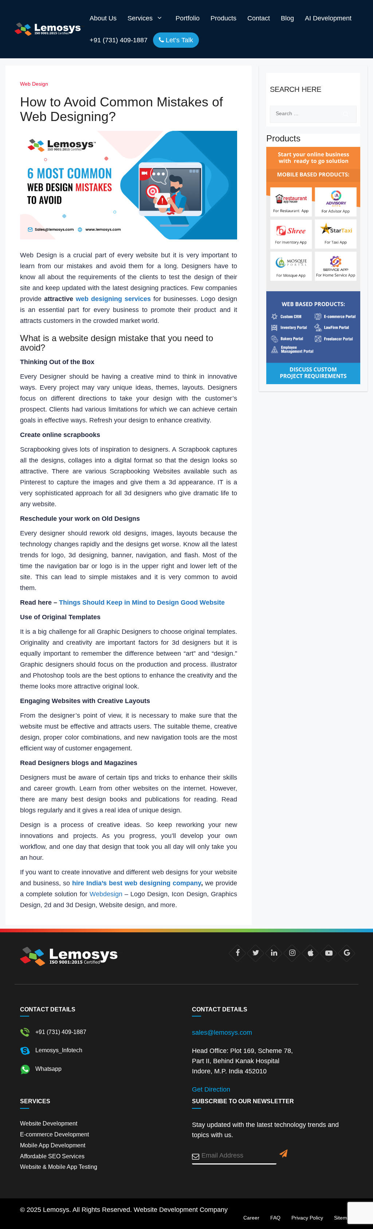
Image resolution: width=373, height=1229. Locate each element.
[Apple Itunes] (310, 953)
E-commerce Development (54, 1134)
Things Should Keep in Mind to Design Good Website (142, 602)
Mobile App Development (52, 1145)
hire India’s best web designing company (136, 883)
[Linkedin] (274, 953)
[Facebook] (237, 953)
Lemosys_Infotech (58, 1050)
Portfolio (188, 18)
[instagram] (292, 953)
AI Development (328, 18)
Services (140, 18)
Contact (258, 18)
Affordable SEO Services (52, 1156)
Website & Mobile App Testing (58, 1167)
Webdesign (106, 894)
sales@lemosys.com (222, 1032)
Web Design (34, 84)
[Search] (345, 114)
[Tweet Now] (255, 953)
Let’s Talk (178, 40)
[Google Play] (347, 953)
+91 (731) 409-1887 (119, 40)
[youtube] (328, 953)
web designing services (113, 299)
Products (223, 18)
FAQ (275, 1218)
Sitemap (343, 1218)
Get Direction (211, 1089)
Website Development (48, 1123)
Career (251, 1218)
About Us (103, 18)
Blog (287, 18)
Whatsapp (48, 1069)
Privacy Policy (307, 1218)
